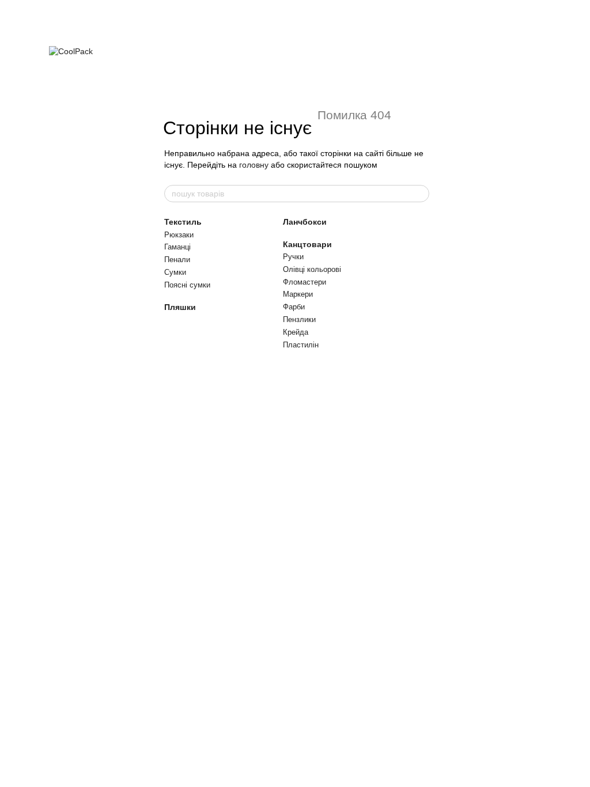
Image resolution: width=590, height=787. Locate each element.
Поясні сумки (187, 285)
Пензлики (299, 319)
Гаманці (177, 247)
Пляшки (180, 307)
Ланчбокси (305, 221)
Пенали (177, 259)
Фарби (294, 306)
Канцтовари (307, 244)
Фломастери (304, 282)
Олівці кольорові (312, 269)
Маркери (298, 294)
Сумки (175, 272)
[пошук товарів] (420, 193)
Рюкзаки (179, 234)
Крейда (295, 332)
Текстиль (183, 221)
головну (253, 164)
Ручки (293, 256)
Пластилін (301, 344)
